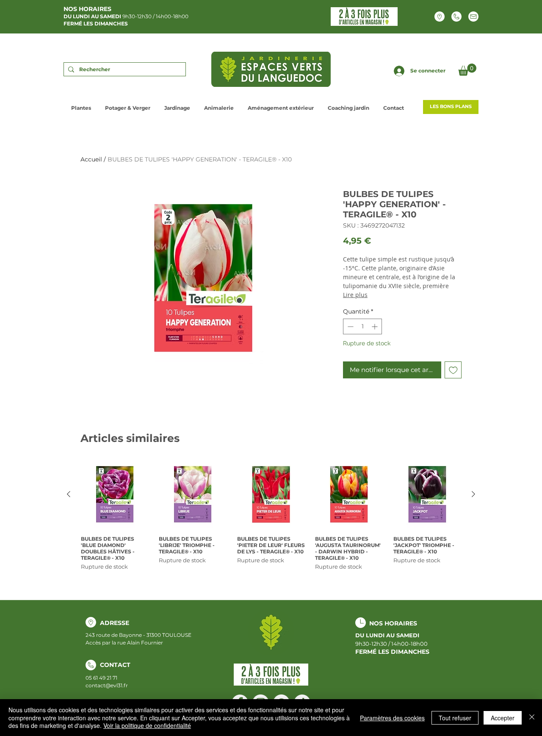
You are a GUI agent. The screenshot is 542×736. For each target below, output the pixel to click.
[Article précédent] (69, 494)
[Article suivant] (473, 494)
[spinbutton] (362, 326)
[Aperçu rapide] (115, 494)
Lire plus (355, 295)
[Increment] (375, 326)
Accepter (502, 718)
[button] (467, 70)
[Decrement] (349, 326)
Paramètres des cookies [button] (392, 718)
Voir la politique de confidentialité (147, 725)
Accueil (91, 159)
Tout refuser (455, 718)
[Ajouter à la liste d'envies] (453, 370)
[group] (271, 515)
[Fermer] (532, 717)
